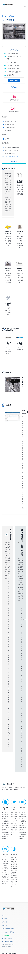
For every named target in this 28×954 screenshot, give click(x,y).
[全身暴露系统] (14, 24)
